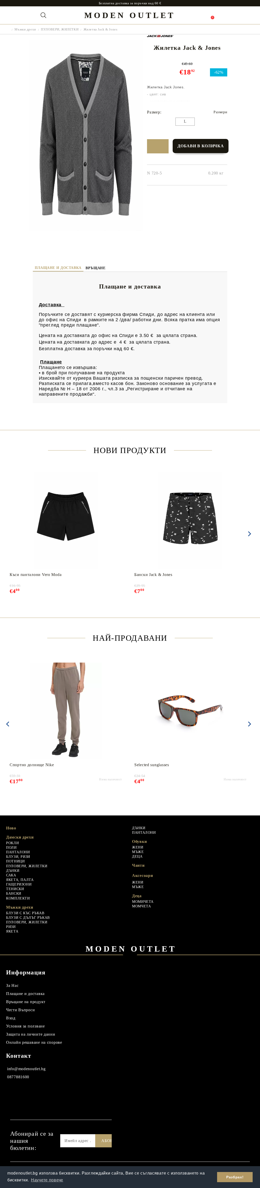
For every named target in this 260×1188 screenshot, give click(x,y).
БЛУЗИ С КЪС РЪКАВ (25, 913)
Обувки (139, 841)
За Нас (12, 985)
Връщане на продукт (25, 1002)
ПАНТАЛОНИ (18, 852)
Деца (137, 896)
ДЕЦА (137, 856)
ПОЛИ (11, 847)
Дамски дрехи (20, 837)
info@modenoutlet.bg (26, 1069)
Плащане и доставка (58, 268)
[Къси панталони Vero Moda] (66, 520)
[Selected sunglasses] (190, 711)
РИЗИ (11, 927)
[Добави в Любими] (158, 146)
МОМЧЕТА (141, 906)
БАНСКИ (13, 893)
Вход (10, 1018)
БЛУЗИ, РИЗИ (18, 857)
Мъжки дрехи (25, 29)
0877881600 (18, 1077)
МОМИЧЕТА (143, 902)
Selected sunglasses (151, 765)
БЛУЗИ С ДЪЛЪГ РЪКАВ (28, 918)
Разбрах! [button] (234, 1177)
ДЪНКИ (12, 871)
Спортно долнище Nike (32, 765)
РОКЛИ (12, 843)
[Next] (249, 534)
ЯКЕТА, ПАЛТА (20, 880)
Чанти (138, 865)
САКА (11, 875)
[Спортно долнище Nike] (66, 711)
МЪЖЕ (138, 852)
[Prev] (8, 724)
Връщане (95, 268)
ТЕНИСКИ (15, 889)
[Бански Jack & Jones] (190, 520)
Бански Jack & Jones (153, 574)
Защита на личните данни (30, 1034)
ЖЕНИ (137, 847)
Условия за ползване (25, 1026)
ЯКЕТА (12, 931)
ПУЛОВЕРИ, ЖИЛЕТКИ (59, 29)
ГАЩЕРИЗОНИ (18, 884)
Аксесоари (142, 875)
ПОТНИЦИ (15, 861)
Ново (11, 828)
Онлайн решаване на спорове (34, 1042)
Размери (220, 112)
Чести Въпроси (20, 1010)
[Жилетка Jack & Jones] (86, 229)
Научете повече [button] (47, 1180)
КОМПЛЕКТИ (18, 898)
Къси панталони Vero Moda (35, 574)
